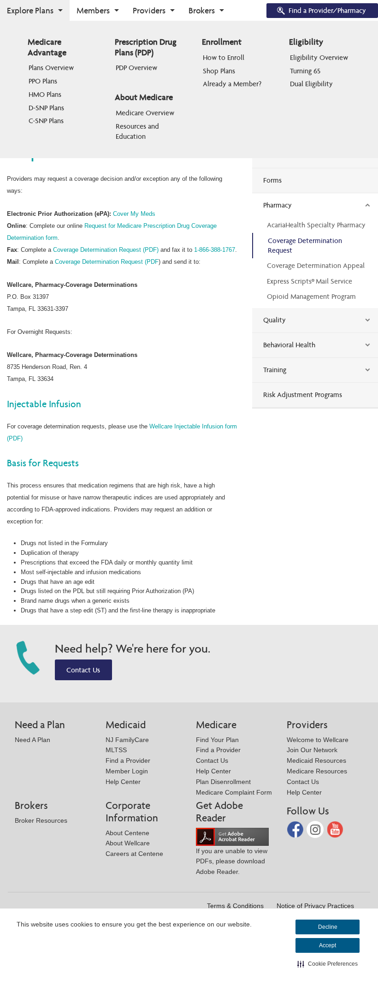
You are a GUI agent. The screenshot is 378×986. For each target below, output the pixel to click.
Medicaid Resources (316, 760)
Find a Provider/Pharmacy (327, 10)
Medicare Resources (317, 771)
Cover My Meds (134, 213)
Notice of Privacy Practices (315, 905)
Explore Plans (30, 10)
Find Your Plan (217, 739)
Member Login (127, 771)
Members (93, 10)
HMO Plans (45, 94)
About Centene (127, 833)
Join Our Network (312, 750)
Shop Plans (219, 70)
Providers (149, 10)
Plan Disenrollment (223, 781)
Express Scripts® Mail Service (309, 281)
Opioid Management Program (311, 296)
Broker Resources (41, 820)
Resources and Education (138, 131)
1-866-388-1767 (214, 249)
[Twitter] (316, 829)
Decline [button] (327, 927)
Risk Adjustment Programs (302, 394)
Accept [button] (327, 945)
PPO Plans (43, 81)
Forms (272, 180)
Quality (274, 319)
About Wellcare (128, 843)
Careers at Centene (134, 853)
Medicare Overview (145, 112)
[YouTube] (335, 829)
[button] (327, 963)
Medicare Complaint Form (234, 792)
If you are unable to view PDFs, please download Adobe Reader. (231, 861)
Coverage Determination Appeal (316, 265)
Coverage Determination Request (305, 245)
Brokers (202, 10)
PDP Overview (136, 67)
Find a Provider (128, 760)
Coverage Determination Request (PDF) (106, 249)
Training (274, 369)
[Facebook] (296, 829)
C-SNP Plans (46, 120)
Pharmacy (277, 205)
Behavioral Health (289, 344)
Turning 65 (305, 70)
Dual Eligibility (311, 83)
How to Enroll (223, 57)
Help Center (123, 781)
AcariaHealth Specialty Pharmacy (316, 224)
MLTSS (116, 750)
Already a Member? (232, 83)
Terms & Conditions (235, 905)
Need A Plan (32, 739)
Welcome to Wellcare (317, 739)
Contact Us (83, 669)
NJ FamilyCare (127, 739)
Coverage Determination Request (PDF (107, 261)
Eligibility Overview (319, 57)
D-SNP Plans (46, 107)
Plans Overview (51, 67)
